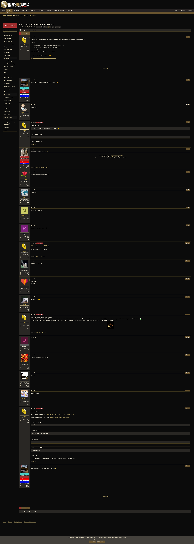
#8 (189, 207)
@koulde (45, 151)
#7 (189, 189)
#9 (189, 225)
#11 (189, 261)
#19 (189, 408)
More (5, 92)
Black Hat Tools (8, 49)
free (50, 27)
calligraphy (45, 27)
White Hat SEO (8, 41)
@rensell (51, 417)
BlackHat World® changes (117, 155)
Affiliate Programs (8, 97)
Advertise (24, 10)
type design (57, 27)
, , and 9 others (44, 58)
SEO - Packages (8, 80)
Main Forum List (8, 35)
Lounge (6, 130)
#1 (189, 37)
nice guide (114, 156)
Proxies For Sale (8, 75)
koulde (22, 27)
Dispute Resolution (9, 120)
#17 (189, 372)
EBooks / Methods (8, 66)
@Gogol (33, 246)
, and (40, 167)
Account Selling (8, 61)
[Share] (187, 37)
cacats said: (35, 430)
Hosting (6, 69)
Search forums (17, 13)
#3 (189, 104)
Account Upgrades (59, 10)
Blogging (6, 47)
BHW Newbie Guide (9, 44)
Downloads (7, 55)
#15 (189, 337)
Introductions (7, 127)
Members (48, 10)
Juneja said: (35, 439)
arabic (40, 27)
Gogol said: (35, 125)
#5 (189, 149)
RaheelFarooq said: (37, 134)
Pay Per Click (7, 109)
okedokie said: (35, 422)
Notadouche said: (36, 448)
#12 (189, 279)
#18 (189, 390)
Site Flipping (7, 111)
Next (27, 33)
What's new (33, 10)
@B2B (45, 246)
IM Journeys (7, 103)
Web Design (7, 89)
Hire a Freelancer (8, 100)
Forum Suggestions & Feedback (9, 123)
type (53, 27)
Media (41, 10)
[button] (37, 10)
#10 (189, 243)
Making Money (7, 106)
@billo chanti (58, 417)
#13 (189, 296)
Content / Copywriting (9, 64)
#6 (189, 172)
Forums (9, 10)
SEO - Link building (8, 78)
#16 (189, 355)
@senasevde (66, 417)
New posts (9, 13)
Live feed (3, 13)
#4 (189, 122)
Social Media (7, 52)
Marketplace (17, 10)
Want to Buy (7, 114)
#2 (189, 80)
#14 (189, 314)
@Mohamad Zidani (53, 246)
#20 (189, 466)
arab (37, 27)
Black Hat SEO (7, 38)
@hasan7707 (39, 246)
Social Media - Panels (9, 86)
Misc (5, 72)
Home (3, 10)
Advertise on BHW (105, 68)
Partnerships (69, 10)
